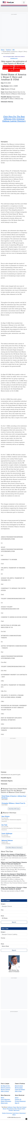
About (16, 1097)
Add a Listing (5, 1091)
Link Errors (16, 1113)
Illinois (4, 1108)
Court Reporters (5, 1099)
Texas (14, 1107)
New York (19, 1107)
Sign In (17, 1103)
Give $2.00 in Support (19, 66)
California (9, 1107)
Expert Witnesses (6, 1101)
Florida (24, 1107)
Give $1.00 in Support (8, 66)
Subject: (3, 904)
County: (3, 938)
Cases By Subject (20, 1089)
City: (2, 910)
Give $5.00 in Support (8, 68)
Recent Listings (5, 1089)
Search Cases (19, 1086)
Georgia (20, 1108)
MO (14, 49)
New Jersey (16, 1110)
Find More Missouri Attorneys (14, 847)
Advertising (22, 1113)
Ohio (15, 1108)
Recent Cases (19, 1087)
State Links (4, 1103)
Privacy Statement (20, 1101)
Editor (14, 1114)
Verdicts (8, 49)
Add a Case (18, 1091)
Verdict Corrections (7, 1113)
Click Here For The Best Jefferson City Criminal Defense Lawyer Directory (14, 118)
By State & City (5, 1086)
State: (2, 916)
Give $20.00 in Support (14, 70)
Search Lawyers (5, 1087)
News (2, 1097)
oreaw (10, 2)
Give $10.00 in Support (19, 68)
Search (14, 922)
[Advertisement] (14, 30)
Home (2, 49)
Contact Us (18, 1099)
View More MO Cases (14, 808)
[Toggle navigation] (24, 2)
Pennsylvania (10, 1108)
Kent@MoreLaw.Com (13, 58)
